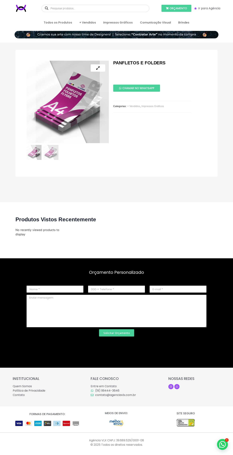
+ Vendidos (87, 22)
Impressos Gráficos (118, 22)
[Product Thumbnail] (98, 68)
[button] (222, 444)
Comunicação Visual (155, 22)
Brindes (183, 22)
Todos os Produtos (58, 22)
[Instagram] (170, 386)
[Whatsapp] (176, 386)
